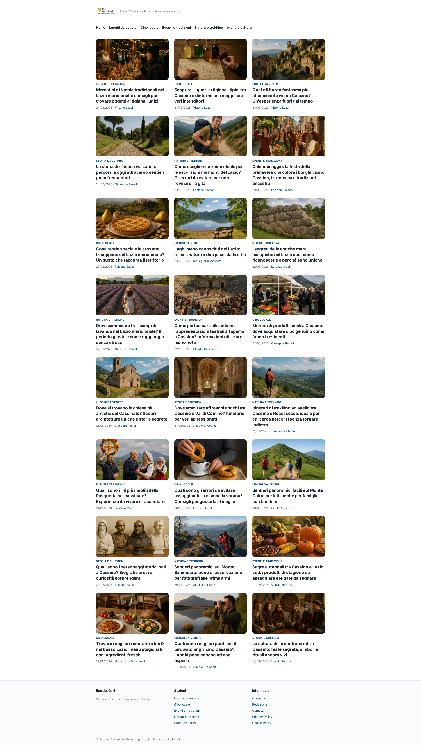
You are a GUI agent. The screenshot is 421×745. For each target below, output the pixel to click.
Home (100, 27)
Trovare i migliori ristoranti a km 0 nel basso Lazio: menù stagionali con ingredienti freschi (130, 649)
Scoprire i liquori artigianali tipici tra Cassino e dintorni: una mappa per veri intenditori (210, 95)
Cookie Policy (261, 723)
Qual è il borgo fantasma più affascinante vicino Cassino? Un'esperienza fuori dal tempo (282, 95)
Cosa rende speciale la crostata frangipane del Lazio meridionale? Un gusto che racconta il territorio (130, 254)
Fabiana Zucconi (204, 190)
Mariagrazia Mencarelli (208, 261)
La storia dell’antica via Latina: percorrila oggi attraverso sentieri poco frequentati (130, 172)
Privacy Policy (262, 716)
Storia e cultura (239, 27)
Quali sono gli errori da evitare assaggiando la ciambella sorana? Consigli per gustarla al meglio (208, 496)
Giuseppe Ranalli (126, 184)
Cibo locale (149, 27)
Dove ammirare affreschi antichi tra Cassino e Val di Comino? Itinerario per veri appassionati (209, 413)
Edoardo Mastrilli (125, 508)
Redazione (259, 704)
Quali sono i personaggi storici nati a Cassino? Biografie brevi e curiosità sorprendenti (131, 573)
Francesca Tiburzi (283, 431)
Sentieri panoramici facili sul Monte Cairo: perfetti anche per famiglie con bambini (287, 496)
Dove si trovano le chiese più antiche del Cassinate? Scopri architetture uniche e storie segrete (131, 413)
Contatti (258, 710)
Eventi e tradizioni (176, 27)
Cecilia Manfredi (282, 508)
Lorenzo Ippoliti (281, 266)
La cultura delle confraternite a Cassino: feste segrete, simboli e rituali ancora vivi (285, 649)
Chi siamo (259, 698)
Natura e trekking (209, 27)
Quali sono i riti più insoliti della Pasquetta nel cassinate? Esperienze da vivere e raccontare (130, 496)
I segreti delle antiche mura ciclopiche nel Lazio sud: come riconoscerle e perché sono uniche (287, 254)
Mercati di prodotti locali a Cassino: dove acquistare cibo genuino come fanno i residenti (288, 331)
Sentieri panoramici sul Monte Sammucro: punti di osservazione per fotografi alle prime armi (208, 573)
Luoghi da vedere (123, 27)
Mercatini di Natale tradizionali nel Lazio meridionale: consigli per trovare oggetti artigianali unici (130, 95)
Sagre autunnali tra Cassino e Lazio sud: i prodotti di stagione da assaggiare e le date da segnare (287, 573)
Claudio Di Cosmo (205, 349)
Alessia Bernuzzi (204, 584)
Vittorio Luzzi (124, 107)
